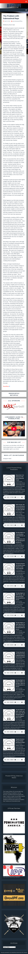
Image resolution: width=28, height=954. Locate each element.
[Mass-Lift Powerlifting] (14, 7)
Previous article (14, 393)
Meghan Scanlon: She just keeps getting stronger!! (20, 741)
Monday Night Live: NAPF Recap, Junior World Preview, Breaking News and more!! (21, 596)
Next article (14, 395)
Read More (6, 386)
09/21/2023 (7, 21)
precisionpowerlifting (17, 21)
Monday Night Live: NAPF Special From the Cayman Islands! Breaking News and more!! (21, 626)
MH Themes (24, 952)
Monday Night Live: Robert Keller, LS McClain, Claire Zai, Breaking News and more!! (21, 683)
